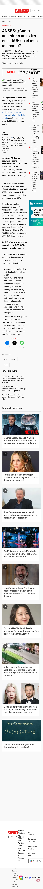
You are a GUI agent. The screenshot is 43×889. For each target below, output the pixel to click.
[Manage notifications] (38, 880)
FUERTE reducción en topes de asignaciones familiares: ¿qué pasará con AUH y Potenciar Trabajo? (13, 379)
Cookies (31, 849)
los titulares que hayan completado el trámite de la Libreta (13, 115)
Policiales (40, 16)
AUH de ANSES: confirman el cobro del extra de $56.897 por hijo (13, 397)
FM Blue (21, 843)
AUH (3, 21)
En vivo (25, 11)
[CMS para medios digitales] (34, 878)
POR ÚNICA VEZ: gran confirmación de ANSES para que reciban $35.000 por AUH (14, 389)
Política (4, 16)
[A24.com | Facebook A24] (8, 837)
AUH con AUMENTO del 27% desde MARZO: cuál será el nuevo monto (6, 145)
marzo (6, 365)
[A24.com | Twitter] (12, 837)
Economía (12, 16)
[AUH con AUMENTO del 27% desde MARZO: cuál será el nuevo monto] (18, 142)
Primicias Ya (31, 16)
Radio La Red (36, 11)
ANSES (9, 21)
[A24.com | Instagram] (16, 837)
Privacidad (32, 839)
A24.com (21, 831)
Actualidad (21, 16)
